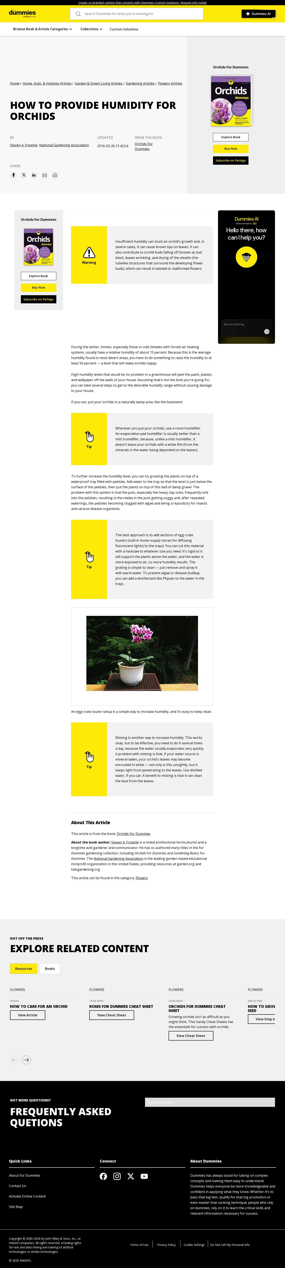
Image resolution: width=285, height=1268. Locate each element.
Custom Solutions (124, 29)
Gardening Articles (140, 83)
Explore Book (230, 137)
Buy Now (230, 149)
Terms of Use (139, 1245)
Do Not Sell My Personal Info (230, 1245)
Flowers (142, 878)
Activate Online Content (27, 1196)
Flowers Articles (170, 83)
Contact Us (17, 1186)
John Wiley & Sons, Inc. (60, 1238)
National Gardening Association (64, 145)
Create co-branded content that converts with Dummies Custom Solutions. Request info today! (142, 3)
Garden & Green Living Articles (98, 83)
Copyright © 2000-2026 (24, 1238)
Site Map (16, 1206)
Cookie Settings (194, 1245)
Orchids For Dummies (144, 146)
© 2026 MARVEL (20, 1260)
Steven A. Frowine (24, 145)
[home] (22, 13)
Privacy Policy (166, 1245)
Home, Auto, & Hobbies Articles (47, 83)
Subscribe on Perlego (231, 160)
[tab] (23, 968)
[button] (42, 29)
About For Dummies (24, 1175)
